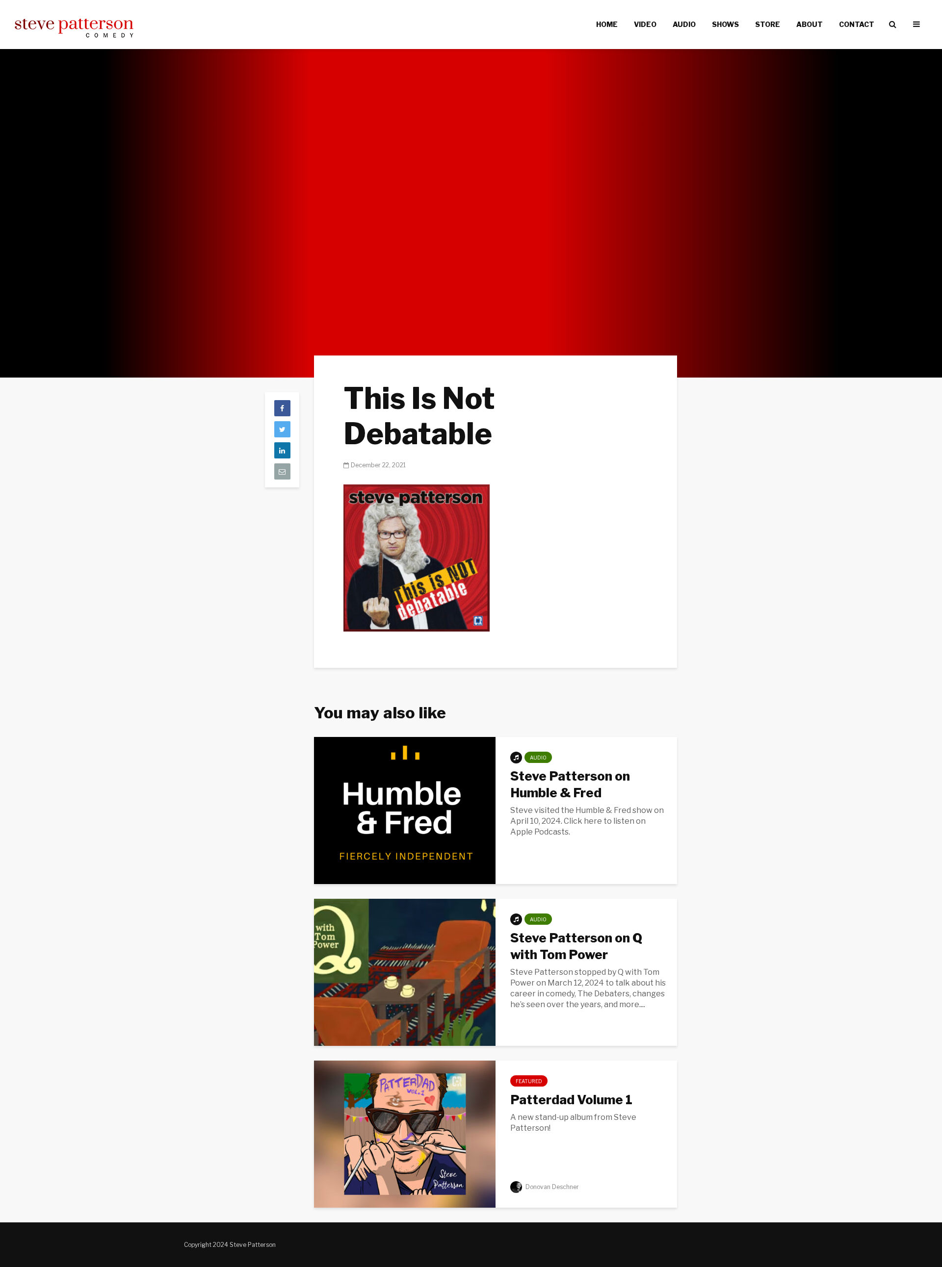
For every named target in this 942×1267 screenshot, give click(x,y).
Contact (856, 24)
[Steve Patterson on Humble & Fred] (405, 809)
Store (767, 24)
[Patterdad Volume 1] (405, 1133)
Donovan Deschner (551, 1187)
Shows (725, 24)
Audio (684, 24)
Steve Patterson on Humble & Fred (570, 784)
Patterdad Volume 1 (571, 1099)
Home (607, 24)
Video (645, 24)
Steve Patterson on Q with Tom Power (576, 946)
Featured (529, 1081)
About (809, 24)
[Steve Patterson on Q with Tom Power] (405, 971)
